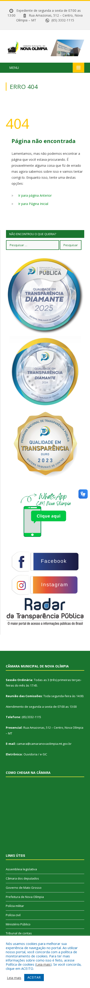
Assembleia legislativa (21, 869)
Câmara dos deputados (22, 878)
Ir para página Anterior (35, 195)
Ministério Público (18, 924)
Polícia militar (15, 906)
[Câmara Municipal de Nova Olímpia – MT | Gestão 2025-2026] (45, 47)
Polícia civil (13, 915)
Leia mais (43, 964)
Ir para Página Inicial (33, 204)
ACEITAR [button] (34, 977)
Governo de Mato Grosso (24, 888)
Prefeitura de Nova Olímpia (25, 897)
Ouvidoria (30, 754)
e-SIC (43, 754)
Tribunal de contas (19, 933)
